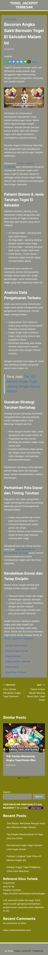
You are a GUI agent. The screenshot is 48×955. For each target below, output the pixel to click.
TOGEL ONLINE (10, 19)
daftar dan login (26, 900)
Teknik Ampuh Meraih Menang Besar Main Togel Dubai (36, 692)
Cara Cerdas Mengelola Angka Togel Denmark (12, 691)
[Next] (41, 749)
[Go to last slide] (7, 749)
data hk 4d (8, 886)
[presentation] (24, 737)
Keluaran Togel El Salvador (16, 651)
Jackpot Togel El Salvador (16, 646)
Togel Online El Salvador (15, 672)
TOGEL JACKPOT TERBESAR (19, 638)
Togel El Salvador (13, 656)
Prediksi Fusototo (12, 890)
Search (6, 792)
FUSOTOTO (9, 883)
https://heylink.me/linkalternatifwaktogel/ (24, 893)
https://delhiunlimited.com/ (17, 930)
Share (34, 62)
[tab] (19, 778)
